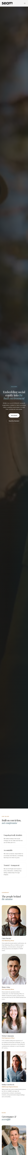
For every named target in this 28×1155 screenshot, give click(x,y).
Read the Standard (14, 421)
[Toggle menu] (24, 3)
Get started (14, 415)
